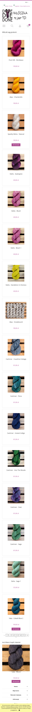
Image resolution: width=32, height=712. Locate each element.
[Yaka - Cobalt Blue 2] (16, 606)
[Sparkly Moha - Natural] (16, 122)
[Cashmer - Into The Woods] (16, 458)
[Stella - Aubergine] (16, 162)
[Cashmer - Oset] (16, 495)
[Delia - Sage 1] (16, 569)
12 (13, 635)
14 (20, 635)
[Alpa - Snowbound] (16, 310)
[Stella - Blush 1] (16, 236)
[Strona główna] (16, 14)
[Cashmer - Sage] (16, 532)
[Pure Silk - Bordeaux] (16, 48)
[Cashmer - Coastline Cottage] (16, 347)
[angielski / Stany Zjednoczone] (21, 6)
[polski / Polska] (8, 6)
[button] (4, 26)
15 (23, 635)
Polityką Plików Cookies (12, 707)
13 (16, 635)
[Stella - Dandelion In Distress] (16, 273)
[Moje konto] (20, 26)
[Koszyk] (28, 26)
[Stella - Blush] (16, 199)
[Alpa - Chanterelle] (16, 85)
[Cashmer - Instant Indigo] (16, 421)
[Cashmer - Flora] (16, 384)
